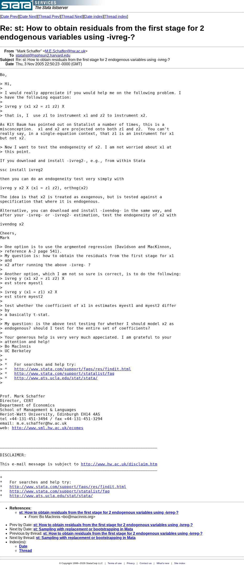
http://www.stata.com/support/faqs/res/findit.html (72, 369)
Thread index (116, 17)
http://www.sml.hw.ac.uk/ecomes (47, 428)
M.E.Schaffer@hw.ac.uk (65, 51)
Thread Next (71, 17)
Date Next (28, 17)
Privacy (131, 563)
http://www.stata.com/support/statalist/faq (64, 373)
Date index (93, 17)
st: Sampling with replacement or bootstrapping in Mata (83, 529)
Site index (179, 563)
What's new (163, 563)
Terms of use (115, 563)
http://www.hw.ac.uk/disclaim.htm (119, 464)
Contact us (146, 563)
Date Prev (9, 17)
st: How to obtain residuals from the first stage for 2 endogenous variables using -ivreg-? (98, 512)
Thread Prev (49, 17)
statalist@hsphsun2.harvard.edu (43, 55)
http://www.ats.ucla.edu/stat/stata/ (56, 378)
